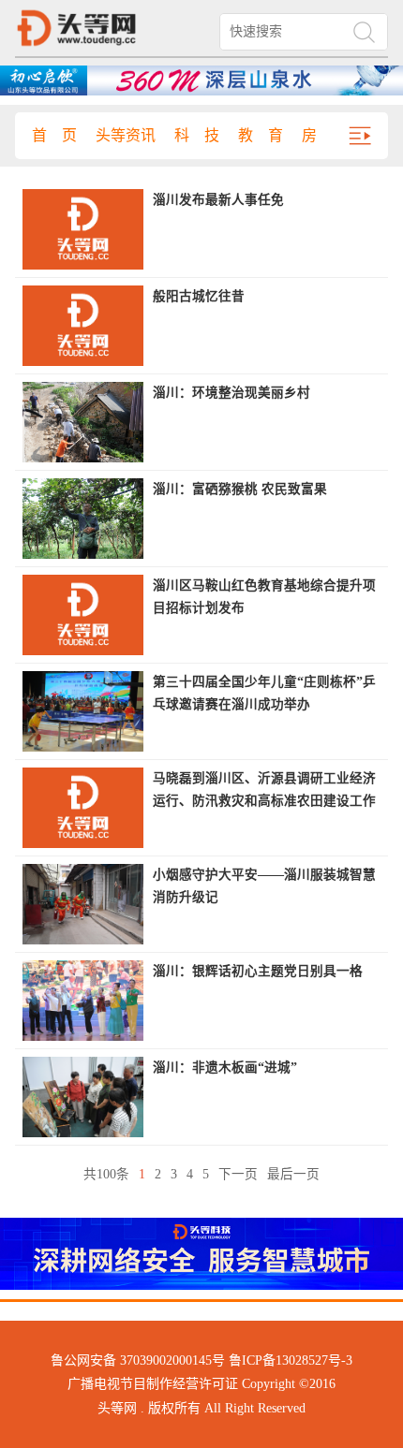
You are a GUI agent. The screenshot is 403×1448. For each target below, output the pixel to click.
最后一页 (293, 1174)
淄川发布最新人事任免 (218, 200)
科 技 (196, 135)
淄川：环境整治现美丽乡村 (231, 393)
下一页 (238, 1174)
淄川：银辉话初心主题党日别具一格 (258, 971)
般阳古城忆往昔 (199, 296)
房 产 (324, 135)
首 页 (54, 135)
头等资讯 (126, 135)
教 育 (260, 135)
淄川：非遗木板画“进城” (225, 1067)
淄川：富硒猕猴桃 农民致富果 (240, 489)
